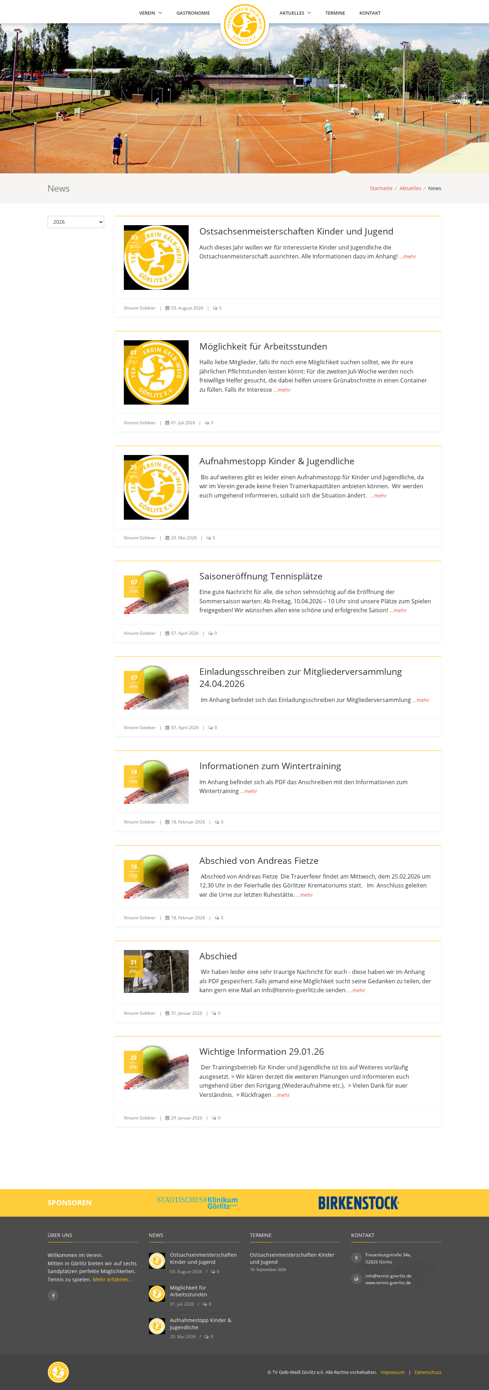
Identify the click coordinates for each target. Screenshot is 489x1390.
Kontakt (370, 13)
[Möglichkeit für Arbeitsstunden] (156, 372)
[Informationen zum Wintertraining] (156, 782)
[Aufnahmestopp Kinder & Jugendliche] (156, 487)
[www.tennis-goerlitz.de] (242, 13)
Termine (335, 13)
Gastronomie (193, 13)
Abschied (218, 956)
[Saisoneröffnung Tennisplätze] (156, 592)
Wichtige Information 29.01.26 (261, 1051)
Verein (147, 13)
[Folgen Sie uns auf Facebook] (53, 1295)
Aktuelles (292, 13)
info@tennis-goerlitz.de (388, 1276)
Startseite (381, 188)
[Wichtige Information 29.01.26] (156, 1067)
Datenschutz (428, 1372)
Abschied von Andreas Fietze (259, 860)
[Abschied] (156, 971)
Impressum (393, 1372)
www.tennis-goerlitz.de (388, 1283)
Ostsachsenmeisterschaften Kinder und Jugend (296, 231)
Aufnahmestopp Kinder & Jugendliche (276, 461)
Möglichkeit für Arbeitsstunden (263, 346)
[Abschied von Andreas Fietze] (156, 877)
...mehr (407, 256)
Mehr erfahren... (112, 1279)
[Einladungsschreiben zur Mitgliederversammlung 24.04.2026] (156, 687)
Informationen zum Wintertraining (270, 766)
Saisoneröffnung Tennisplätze (261, 576)
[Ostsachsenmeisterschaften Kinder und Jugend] (156, 257)
